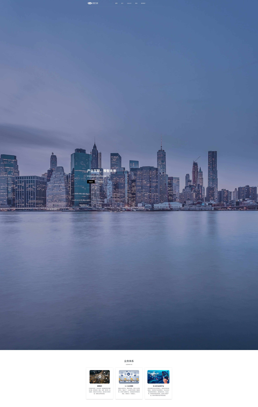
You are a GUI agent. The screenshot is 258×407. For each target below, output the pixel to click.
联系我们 (143, 3)
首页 (116, 3)
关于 (122, 3)
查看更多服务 (100, 181)
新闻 (136, 3)
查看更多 (91, 181)
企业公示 (129, 3)
